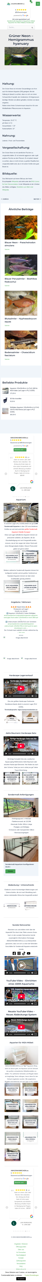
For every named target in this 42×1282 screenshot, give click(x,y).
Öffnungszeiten (21, 1247)
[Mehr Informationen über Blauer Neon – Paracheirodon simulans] (21, 227)
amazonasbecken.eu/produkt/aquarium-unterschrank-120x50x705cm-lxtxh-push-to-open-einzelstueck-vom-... (21, 626)
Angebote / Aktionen (21, 1244)
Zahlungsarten (21, 1261)
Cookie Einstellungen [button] (32, 1275)
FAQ (21, 1266)
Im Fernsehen (21, 1252)
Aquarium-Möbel (29, 21)
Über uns (21, 1249)
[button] (21, 965)
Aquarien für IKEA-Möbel (16, 22)
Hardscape (30, 22)
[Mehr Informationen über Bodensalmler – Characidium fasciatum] (21, 340)
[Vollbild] (36, 696)
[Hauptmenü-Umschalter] (38, 4)
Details (10, 871)
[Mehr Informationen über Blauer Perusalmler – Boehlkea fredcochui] (21, 265)
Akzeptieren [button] (21, 1278)
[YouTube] (28, 953)
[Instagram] (19, 953)
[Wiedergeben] (6, 696)
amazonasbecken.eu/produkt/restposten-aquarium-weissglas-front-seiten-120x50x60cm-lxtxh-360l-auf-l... (21, 617)
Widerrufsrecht (21, 1269)
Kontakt (21, 1258)
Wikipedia (15, 181)
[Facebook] (14, 953)
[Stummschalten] (33, 696)
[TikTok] (24, 953)
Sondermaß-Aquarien (14, 21)
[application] (21, 688)
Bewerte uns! (18, 449)
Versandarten (21, 1263)
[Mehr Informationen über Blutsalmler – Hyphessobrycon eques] (21, 303)
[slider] (20, 972)
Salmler (7, 249)
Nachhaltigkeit (21, 1255)
